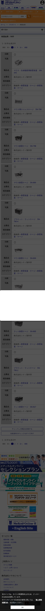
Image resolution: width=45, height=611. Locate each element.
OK (22, 607)
